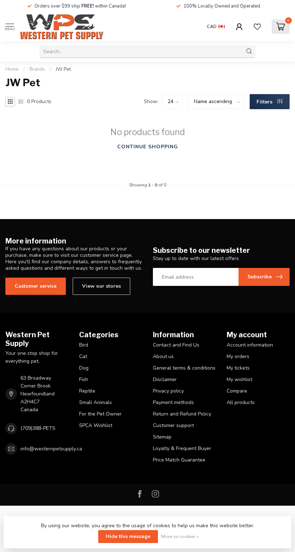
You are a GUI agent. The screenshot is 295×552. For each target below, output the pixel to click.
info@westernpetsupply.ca (51, 448)
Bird (83, 345)
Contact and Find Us (176, 345)
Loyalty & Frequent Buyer (182, 448)
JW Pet (63, 69)
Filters (265, 101)
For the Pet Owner (100, 413)
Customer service (35, 286)
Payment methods (173, 402)
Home (12, 69)
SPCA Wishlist (95, 425)
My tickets (238, 368)
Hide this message (128, 536)
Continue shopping (147, 146)
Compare (237, 391)
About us (163, 356)
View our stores (101, 286)
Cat (83, 356)
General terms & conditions (184, 368)
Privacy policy (168, 391)
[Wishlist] (257, 26)
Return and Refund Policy (182, 413)
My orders (238, 356)
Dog (83, 368)
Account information (250, 345)
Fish (83, 379)
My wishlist (239, 379)
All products (241, 402)
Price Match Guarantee (179, 459)
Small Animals (95, 402)
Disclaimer (165, 379)
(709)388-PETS (38, 428)
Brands (37, 69)
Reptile (87, 391)
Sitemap (162, 436)
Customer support (173, 425)
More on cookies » (180, 536)
